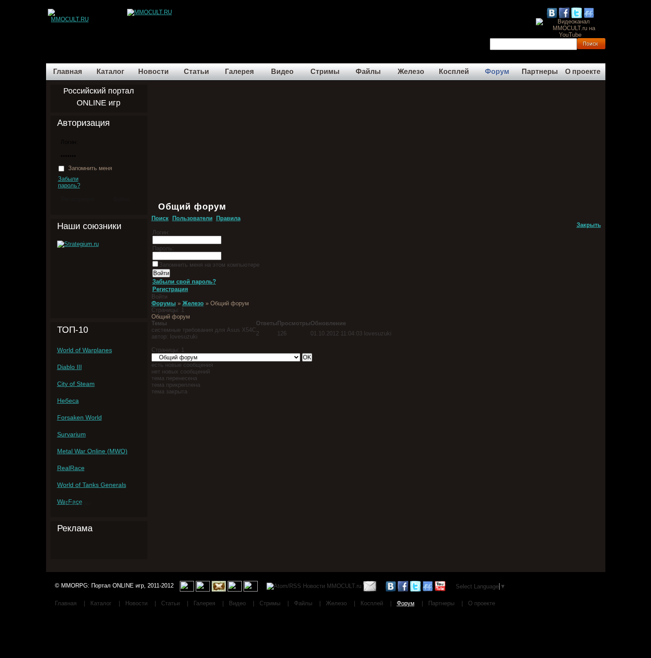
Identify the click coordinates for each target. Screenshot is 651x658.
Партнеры (540, 71)
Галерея (239, 71)
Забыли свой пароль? (184, 281)
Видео (282, 71)
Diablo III (69, 366)
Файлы (368, 71)
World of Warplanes (84, 350)
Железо (411, 71)
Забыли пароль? (69, 182)
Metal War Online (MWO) (92, 451)
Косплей (454, 71)
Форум (497, 71)
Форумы (163, 303)
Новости (153, 71)
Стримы (325, 71)
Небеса (68, 400)
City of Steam (76, 383)
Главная (67, 71)
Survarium (71, 434)
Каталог (110, 71)
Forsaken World (79, 417)
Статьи (196, 71)
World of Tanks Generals (91, 484)
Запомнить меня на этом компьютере (209, 264)
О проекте (583, 71)
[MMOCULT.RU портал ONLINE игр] (70, 12)
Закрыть (589, 225)
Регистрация (170, 289)
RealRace (71, 467)
